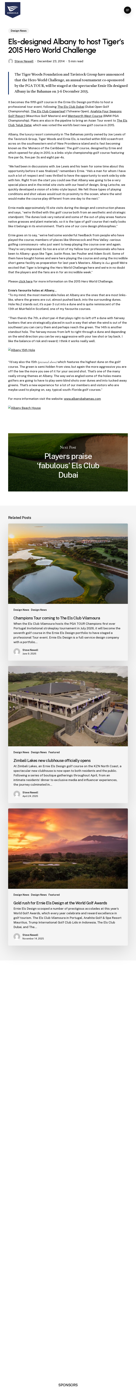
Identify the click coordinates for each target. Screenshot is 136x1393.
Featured (54, 752)
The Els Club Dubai (70, 106)
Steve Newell (24, 61)
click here (26, 281)
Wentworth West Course (85, 116)
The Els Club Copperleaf (48, 111)
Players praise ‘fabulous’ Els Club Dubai (68, 462)
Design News (19, 30)
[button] (127, 10)
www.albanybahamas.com (82, 399)
